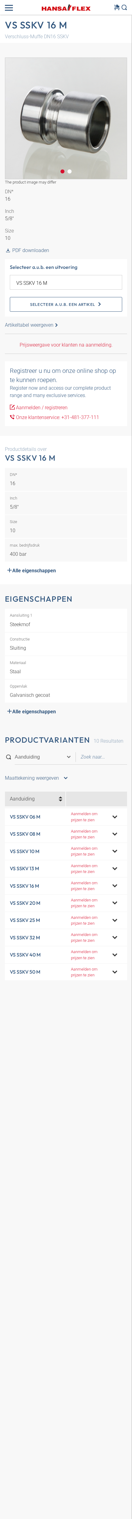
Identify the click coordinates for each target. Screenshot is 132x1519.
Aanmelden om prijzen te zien (84, 816)
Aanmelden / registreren (41, 407)
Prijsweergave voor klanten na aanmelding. (66, 345)
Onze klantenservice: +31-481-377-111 (57, 417)
